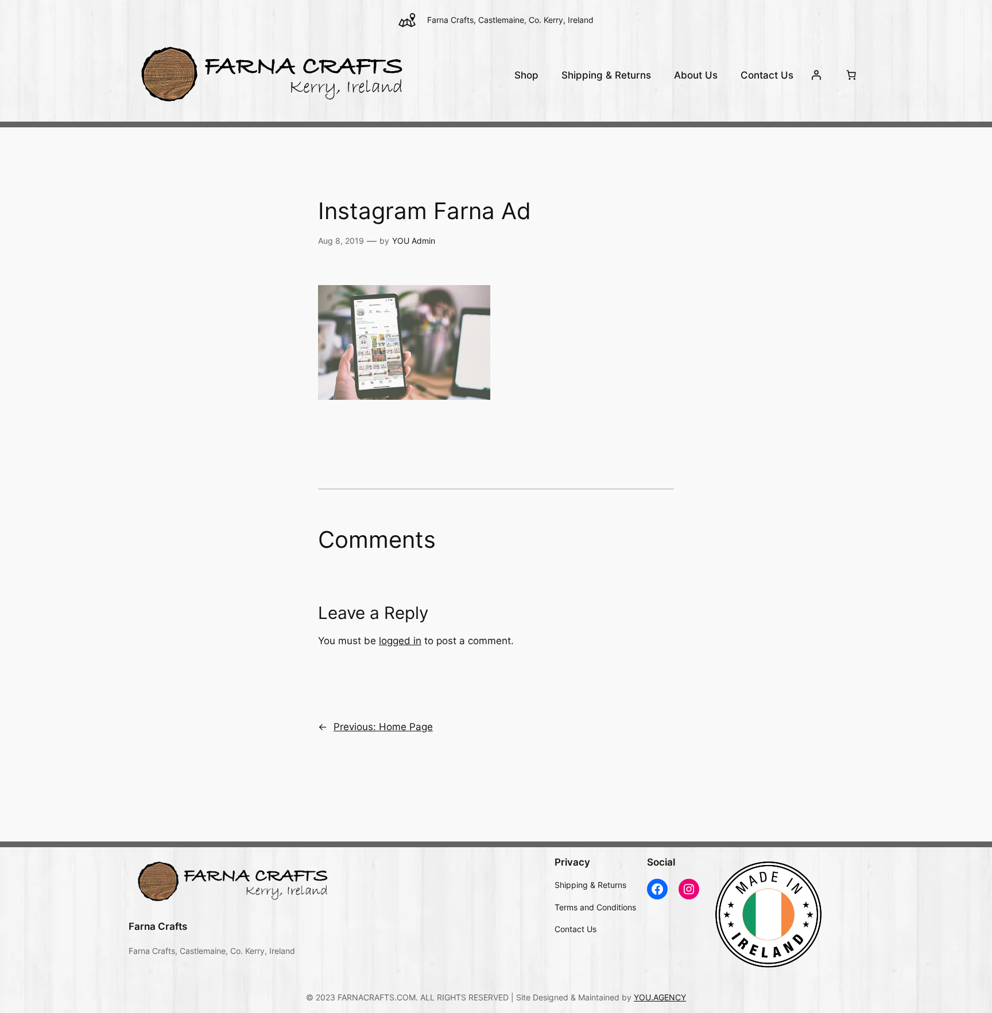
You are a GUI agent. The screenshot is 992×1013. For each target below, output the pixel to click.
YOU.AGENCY (660, 997)
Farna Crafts (158, 926)
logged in (400, 640)
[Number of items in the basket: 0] (851, 75)
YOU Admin (413, 241)
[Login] (816, 75)
